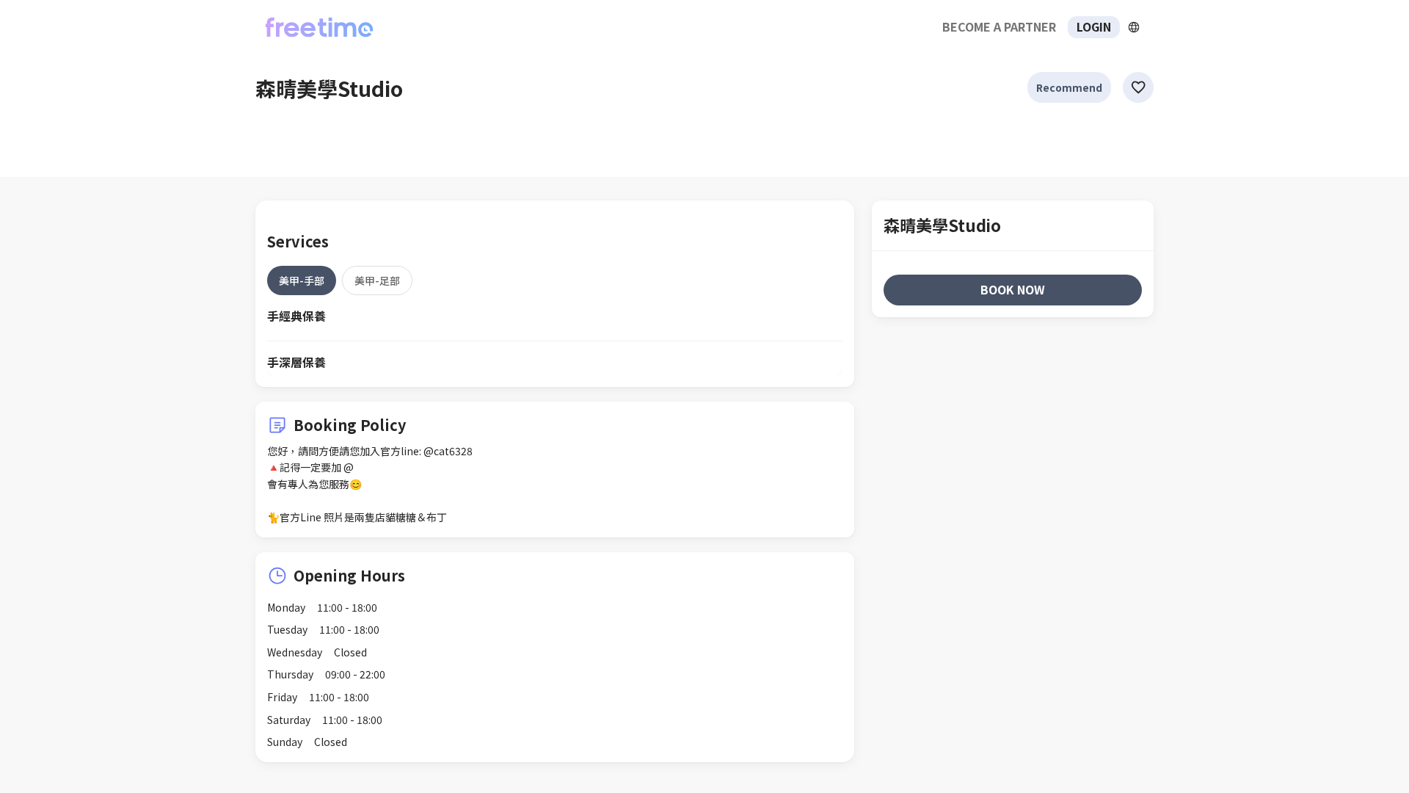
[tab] (301, 280)
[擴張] (1134, 27)
